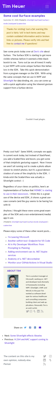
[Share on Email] (40, 330)
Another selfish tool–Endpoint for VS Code (29, 241)
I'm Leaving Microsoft (18, 237)
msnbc (5, 24)
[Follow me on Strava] (50, 360)
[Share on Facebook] (30, 330)
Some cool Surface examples (24, 16)
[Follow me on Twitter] (44, 356)
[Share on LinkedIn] (35, 330)
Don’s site (38, 51)
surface (45, 20)
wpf (36, 20)
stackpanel (13, 24)
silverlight (30, 20)
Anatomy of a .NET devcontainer (24, 259)
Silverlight (8, 81)
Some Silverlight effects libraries (26, 336)
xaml (40, 20)
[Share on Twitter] (25, 330)
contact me (19, 44)
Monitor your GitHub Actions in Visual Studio (30, 263)
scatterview (21, 24)
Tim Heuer (13, 6)
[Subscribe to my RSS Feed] (45, 311)
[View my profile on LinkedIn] (44, 360)
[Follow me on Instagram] (50, 356)
